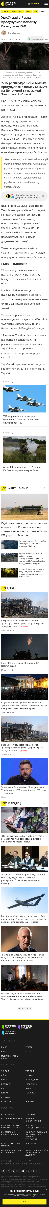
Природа (5, 1097)
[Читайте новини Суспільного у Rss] (3, 1171)
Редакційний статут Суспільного (11, 1151)
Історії (4, 1093)
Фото (28, 1051)
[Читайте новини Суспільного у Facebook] (8, 1171)
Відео (4, 1051)
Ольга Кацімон (14, 33)
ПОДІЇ (42, 11)
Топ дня (30, 1071)
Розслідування (33, 1079)
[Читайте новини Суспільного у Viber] (28, 1171)
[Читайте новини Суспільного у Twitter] (13, 1171)
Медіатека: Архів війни (9, 1057)
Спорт (29, 1097)
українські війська (32, 83)
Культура (6, 1101)
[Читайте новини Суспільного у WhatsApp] (38, 1171)
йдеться (15, 101)
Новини (30, 1101)
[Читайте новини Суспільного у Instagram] (18, 1171)
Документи (31, 1143)
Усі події (5, 1071)
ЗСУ (35, 11)
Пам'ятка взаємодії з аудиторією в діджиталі (37, 1152)
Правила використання (33, 1119)
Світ (3, 1088)
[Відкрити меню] (46, 3)
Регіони (30, 1075)
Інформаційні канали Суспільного (12, 1133)
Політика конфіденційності (35, 1126)
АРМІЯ (28, 11)
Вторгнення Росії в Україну (12, 11)
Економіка (31, 1084)
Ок (24, 1201)
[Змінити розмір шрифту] (46, 39)
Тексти (29, 1047)
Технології (31, 1093)
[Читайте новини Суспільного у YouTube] (23, 1171)
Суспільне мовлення (12, 1118)
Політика (6, 1084)
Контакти (31, 1114)
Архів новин (7, 1114)
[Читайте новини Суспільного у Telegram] (33, 1171)
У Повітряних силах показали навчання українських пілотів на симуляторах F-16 (21, 419)
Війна (4, 1047)
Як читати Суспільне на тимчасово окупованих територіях (36, 1135)
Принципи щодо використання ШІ (10, 1126)
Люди (29, 1088)
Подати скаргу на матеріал (10, 1144)
